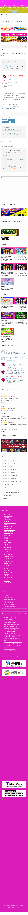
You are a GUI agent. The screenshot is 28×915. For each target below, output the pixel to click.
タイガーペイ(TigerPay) (9, 602)
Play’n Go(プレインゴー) (9, 640)
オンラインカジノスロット (9, 463)
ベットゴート (7, 568)
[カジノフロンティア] (14, 2)
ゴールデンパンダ (8, 572)
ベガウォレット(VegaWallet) (10, 599)
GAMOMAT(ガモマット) (9, 647)
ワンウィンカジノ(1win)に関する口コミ (14, 363)
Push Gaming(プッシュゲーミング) (12, 635)
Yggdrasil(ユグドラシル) (9, 629)
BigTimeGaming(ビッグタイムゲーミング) (13, 624)
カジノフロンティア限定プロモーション (12, 492)
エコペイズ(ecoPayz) (8, 595)
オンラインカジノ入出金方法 (9, 472)
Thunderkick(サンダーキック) (10, 621)
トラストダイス (7, 565)
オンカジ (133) (13, 133)
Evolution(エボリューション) (10, 650)
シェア (7, 141)
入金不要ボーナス (7, 495)
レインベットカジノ (8, 575)
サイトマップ (18, 907)
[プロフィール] (3, 90)
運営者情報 (13, 905)
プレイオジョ (6, 489)
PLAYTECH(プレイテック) (10, 649)
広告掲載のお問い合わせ (11, 907)
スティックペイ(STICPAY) (10, 597)
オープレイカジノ (6, 121)
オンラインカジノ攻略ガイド (9, 478)
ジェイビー (6, 570)
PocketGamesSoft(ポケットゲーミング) (13, 619)
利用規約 (14, 11)
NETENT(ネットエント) (9, 633)
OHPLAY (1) (16, 134)
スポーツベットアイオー (8, 484)
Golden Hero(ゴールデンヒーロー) (11, 643)
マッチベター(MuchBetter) (10, 606)
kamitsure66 (9, 360)
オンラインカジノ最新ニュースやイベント (12, 481)
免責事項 (8, 905)
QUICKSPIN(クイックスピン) (10, 622)
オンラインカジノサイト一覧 (9, 460)
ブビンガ (6, 579)
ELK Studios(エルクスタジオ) (10, 617)
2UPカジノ (6, 574)
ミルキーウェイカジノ (9, 582)
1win (5, 567)
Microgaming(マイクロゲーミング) (11, 628)
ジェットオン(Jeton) (8, 601)
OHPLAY (13, 121)
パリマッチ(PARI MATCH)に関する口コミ (15, 370)
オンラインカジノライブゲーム (10, 466)
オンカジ (4, 119)
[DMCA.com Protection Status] (5, 240)
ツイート (11, 141)
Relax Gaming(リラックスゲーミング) (12, 645)
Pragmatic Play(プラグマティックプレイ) (13, 642)
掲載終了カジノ (6, 498)
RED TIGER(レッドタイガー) (10, 636)
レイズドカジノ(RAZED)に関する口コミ (15, 378)
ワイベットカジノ (8, 577)
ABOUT (5, 905)
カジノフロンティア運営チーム (15, 62)
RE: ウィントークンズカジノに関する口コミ (15, 350)
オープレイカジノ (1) (9, 134)
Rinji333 (13, 158)
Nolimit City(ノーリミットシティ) (11, 638)
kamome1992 (9, 354)
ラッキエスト (7, 581)
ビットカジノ (6, 487)
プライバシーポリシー (20, 905)
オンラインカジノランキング (9, 469)
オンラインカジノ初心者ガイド (10, 475)
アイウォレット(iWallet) (9, 604)
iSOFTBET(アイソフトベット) (10, 626)
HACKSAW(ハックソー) (9, 631)
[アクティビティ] (4, 90)
